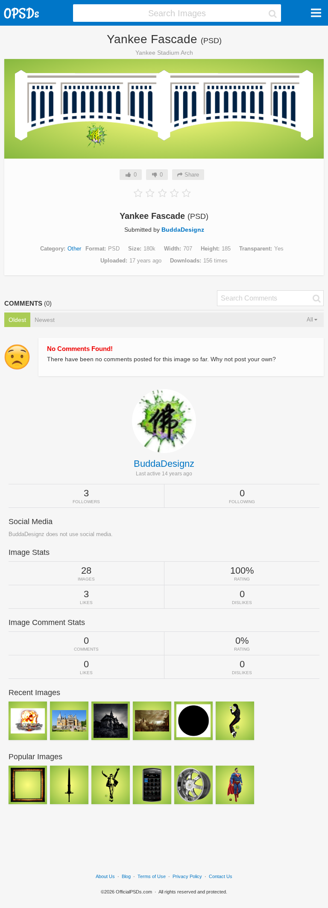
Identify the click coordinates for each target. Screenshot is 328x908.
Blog (126, 876)
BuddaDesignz (182, 229)
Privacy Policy (187, 876)
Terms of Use (152, 876)
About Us (105, 876)
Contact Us (220, 876)
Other (74, 248)
